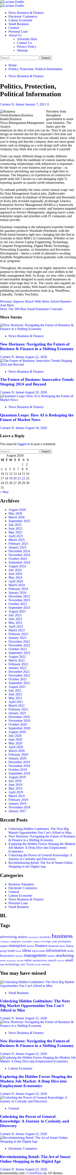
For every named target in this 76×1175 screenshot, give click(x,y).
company (4, 941)
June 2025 (15, 528)
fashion (30, 946)
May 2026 (15, 513)
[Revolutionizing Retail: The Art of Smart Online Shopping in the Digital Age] (38, 1141)
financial (53, 946)
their (23, 964)
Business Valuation (21, 884)
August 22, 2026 (36, 357)
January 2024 (17, 592)
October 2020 (17, 724)
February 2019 (18, 799)
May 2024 (15, 577)
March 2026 (16, 517)
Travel (30, 964)
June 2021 (15, 694)
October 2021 (17, 679)
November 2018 (19, 807)
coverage (46, 941)
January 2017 (17, 811)
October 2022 (17, 649)
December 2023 (19, 596)
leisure (19, 955)
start (2, 964)
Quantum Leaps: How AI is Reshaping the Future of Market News (36, 417)
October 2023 (17, 604)
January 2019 (17, 803)
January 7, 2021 (36, 104)
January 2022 (17, 668)
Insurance (7, 956)
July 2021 (15, 690)
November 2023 (19, 600)
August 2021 (17, 686)
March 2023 (16, 630)
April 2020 (15, 747)
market (51, 955)
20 (15, 478)
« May (4, 492)
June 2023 (15, 619)
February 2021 (18, 709)
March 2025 (16, 540)
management (35, 955)
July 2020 (15, 735)
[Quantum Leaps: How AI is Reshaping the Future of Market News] (38, 400)
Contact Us (24, 43)
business (62, 935)
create (54, 941)
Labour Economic (20, 20)
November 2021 (19, 675)
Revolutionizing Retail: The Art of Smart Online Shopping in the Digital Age (40, 864)
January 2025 (17, 547)
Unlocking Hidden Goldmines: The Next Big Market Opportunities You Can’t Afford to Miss (40, 830)
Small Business (18, 24)
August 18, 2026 (36, 428)
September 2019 (19, 773)
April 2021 (15, 702)
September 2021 (19, 683)
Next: (31, 309)
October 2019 (17, 769)
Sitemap (22, 50)
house (18, 951)
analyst (22, 937)
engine (4, 946)
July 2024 (15, 570)
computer (15, 941)
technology (12, 964)
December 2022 (19, 641)
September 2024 (19, 562)
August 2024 (17, 566)
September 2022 (19, 653)
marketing (65, 955)
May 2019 (15, 788)
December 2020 (19, 717)
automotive (33, 937)
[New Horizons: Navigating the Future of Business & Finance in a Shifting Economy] (38, 329)
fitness (69, 946)
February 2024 (18, 589)
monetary (11, 960)
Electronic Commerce (22, 16)
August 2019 (17, 777)
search (52, 960)
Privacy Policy (26, 46)
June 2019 (15, 784)
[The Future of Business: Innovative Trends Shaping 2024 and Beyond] (38, 364)
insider (70, 951)
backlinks (45, 937)
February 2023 (18, 634)
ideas (26, 950)
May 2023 (15, 622)
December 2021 (19, 671)
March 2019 (16, 796)
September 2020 (19, 728)
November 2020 (19, 720)
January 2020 (17, 758)
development (64, 941)
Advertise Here (27, 39)
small (69, 960)
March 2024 (16, 585)
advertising (8, 937)
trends (38, 964)
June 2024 (15, 573)
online (28, 960)
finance (41, 945)
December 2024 (19, 551)
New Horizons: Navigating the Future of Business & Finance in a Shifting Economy (37, 346)
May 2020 (15, 743)
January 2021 (17, 713)
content (36, 941)
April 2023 (15, 626)
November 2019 (19, 766)
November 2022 (19, 645)
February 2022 (18, 664)
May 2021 (15, 698)
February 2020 (18, 754)
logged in (24, 444)
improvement (38, 951)
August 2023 (17, 611)
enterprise (17, 945)
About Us (15, 35)
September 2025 (19, 521)
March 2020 (16, 751)
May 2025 (15, 532)
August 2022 (17, 656)
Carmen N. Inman (12, 104)
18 (6, 478)
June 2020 (15, 739)
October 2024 (17, 558)
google (3, 950)
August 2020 (17, 732)
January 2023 (17, 638)
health (11, 950)
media (3, 960)
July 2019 (15, 781)
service (60, 960)
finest (62, 946)
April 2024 (15, 581)
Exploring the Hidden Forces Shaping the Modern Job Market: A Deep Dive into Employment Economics (41, 847)
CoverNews (35, 1173)
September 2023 (19, 607)
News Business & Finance (26, 12)
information (56, 950)
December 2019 (19, 762)
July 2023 (15, 615)
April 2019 (15, 792)
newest (20, 960)
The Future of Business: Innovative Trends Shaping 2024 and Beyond (37, 381)
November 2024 (19, 555)
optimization (40, 960)
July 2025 (15, 525)
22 (23, 478)
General (13, 28)
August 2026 (17, 509)
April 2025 (15, 536)
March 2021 (16, 705)
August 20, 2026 (36, 392)
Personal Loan (18, 31)
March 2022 (16, 660)
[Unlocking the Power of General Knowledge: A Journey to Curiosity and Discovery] (38, 1101)
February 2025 (18, 543)
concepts (27, 941)
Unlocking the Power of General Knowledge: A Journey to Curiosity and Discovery (40, 857)
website (45, 964)
